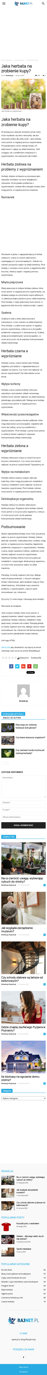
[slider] (9, 657)
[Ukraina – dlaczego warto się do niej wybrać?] (7, 1239)
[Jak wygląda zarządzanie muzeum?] (23, 908)
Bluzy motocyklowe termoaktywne (16, 1274)
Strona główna (6, 60)
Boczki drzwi (6, 1270)
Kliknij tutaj (5, 647)
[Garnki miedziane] (7, 1252)
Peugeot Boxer (7, 1285)
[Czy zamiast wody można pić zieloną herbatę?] (7, 753)
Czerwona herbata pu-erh (12, 1297)
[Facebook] (23, 1357)
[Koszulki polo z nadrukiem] (6, 1226)
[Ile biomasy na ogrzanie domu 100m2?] (23, 1057)
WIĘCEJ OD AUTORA (12, 718)
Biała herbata (7, 1289)
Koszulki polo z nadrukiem (27, 1223)
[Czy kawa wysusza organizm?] (7, 740)
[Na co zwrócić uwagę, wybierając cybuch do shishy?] (23, 858)
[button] (43, 3)
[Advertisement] (23, 32)
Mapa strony (23, 1367)
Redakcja (9, 75)
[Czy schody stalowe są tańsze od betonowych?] (23, 957)
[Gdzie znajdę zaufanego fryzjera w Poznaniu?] (23, 1007)
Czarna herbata (7, 1301)
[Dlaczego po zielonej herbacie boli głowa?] (7, 727)
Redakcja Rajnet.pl (8, 885)
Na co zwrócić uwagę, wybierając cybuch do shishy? (22, 880)
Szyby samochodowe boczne (13, 1277)
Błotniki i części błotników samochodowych (19, 1281)
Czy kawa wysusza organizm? (30, 737)
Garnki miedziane (23, 1249)
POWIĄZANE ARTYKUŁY (13, 714)
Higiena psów (7, 1293)
